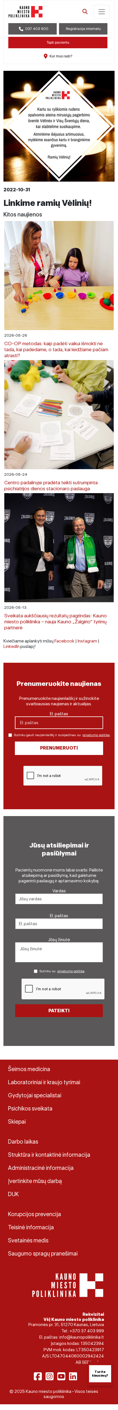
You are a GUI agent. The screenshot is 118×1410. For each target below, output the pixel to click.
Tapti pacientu (58, 42)
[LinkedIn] (73, 1376)
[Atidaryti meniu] (102, 12)
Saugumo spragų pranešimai (43, 1253)
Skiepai (17, 1121)
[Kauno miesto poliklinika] (25, 12)
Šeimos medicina (29, 1069)
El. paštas (59, 713)
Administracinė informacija (41, 1167)
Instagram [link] (87, 641)
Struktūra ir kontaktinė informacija (49, 1154)
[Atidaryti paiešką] (85, 12)
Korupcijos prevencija (34, 1214)
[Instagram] (50, 1376)
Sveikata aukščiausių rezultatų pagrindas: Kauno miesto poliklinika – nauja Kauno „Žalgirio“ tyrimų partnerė (55, 621)
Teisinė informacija (31, 1227)
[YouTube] (61, 1376)
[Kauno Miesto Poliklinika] (68, 1285)
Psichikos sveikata (30, 1108)
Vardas (59, 890)
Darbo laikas (23, 1141)
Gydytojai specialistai (34, 1095)
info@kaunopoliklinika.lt (81, 1337)
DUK (13, 1194)
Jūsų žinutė (59, 939)
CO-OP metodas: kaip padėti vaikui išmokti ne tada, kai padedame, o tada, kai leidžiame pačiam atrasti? (56, 349)
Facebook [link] (64, 641)
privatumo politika (96, 735)
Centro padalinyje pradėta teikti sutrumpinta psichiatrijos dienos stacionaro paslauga (51, 485)
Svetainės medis (28, 1240)
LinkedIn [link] (11, 646)
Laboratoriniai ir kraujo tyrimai (44, 1082)
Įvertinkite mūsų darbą (35, 1181)
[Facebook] (38, 1376)
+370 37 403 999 (87, 1330)
